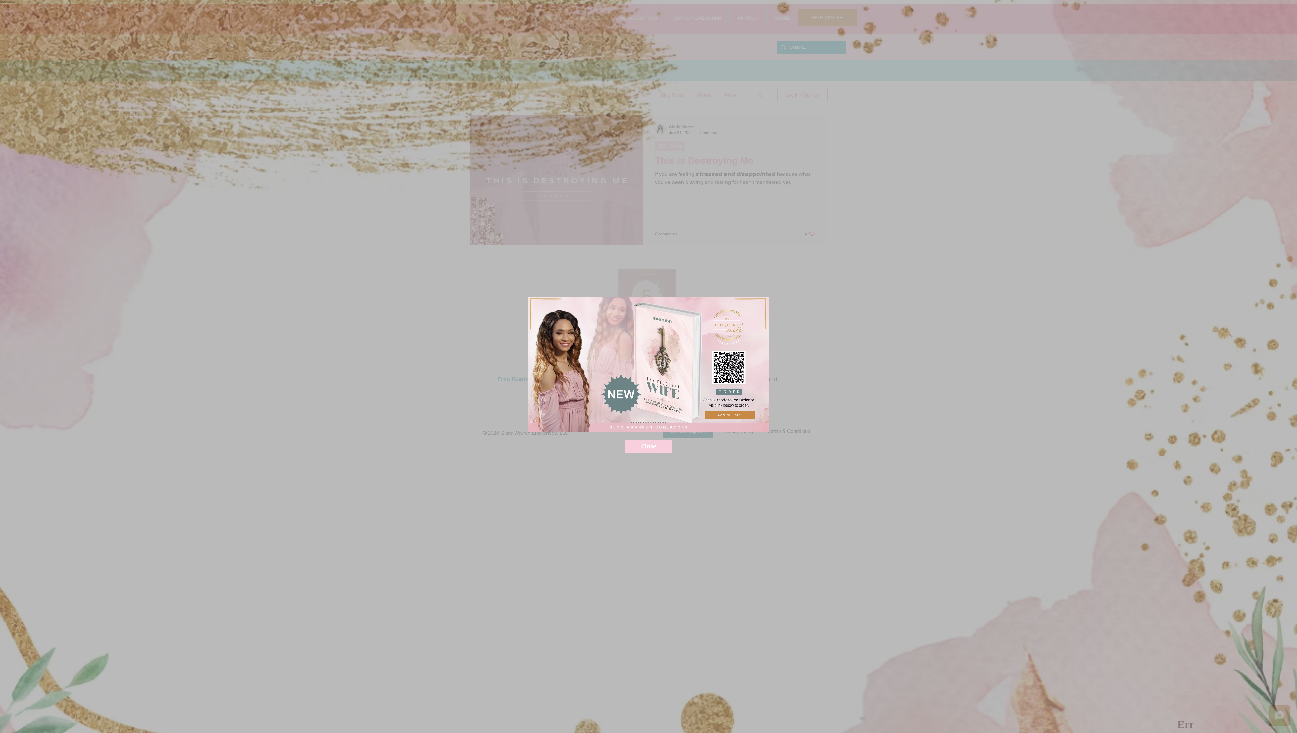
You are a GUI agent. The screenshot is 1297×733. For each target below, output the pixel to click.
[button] (648, 446)
